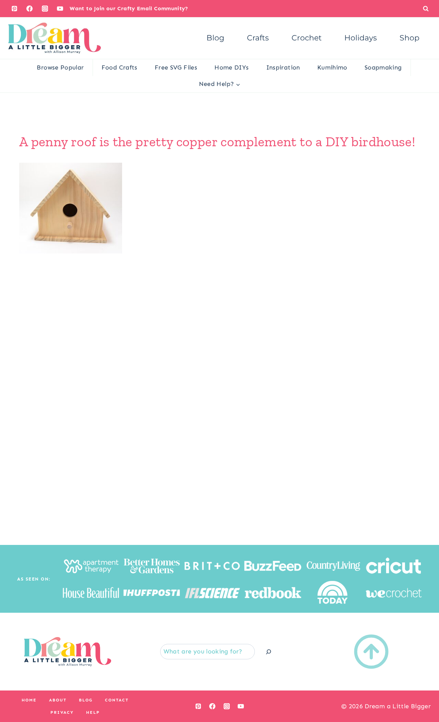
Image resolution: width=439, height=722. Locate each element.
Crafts (258, 37)
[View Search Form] (426, 8)
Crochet (307, 37)
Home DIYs (231, 67)
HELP (93, 712)
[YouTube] (60, 8)
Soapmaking (383, 67)
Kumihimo (332, 67)
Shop (409, 37)
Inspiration (283, 67)
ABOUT (58, 700)
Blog (215, 37)
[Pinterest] (14, 8)
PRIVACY (62, 712)
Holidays (360, 37)
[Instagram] (45, 8)
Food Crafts (120, 67)
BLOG (86, 700)
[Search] (268, 651)
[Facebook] (29, 8)
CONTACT (117, 700)
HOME (29, 700)
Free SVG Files (176, 67)
